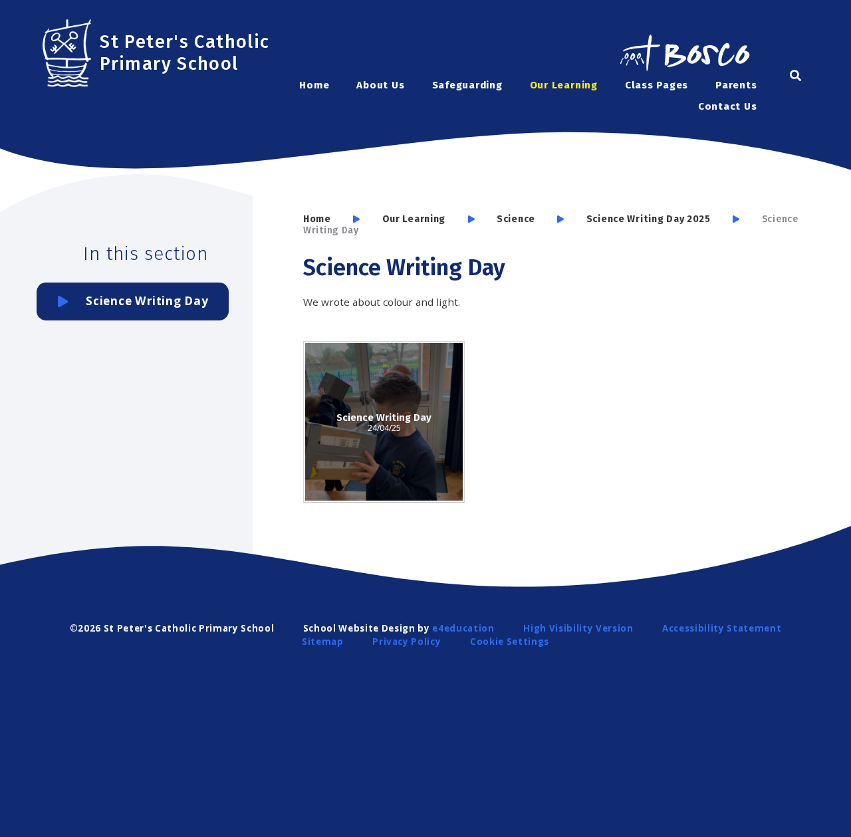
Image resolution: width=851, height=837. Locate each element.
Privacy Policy (406, 642)
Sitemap (323, 642)
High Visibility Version (578, 628)
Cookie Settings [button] (509, 642)
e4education (463, 628)
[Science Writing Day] (384, 422)
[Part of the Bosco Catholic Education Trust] (684, 54)
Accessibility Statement (721, 628)
